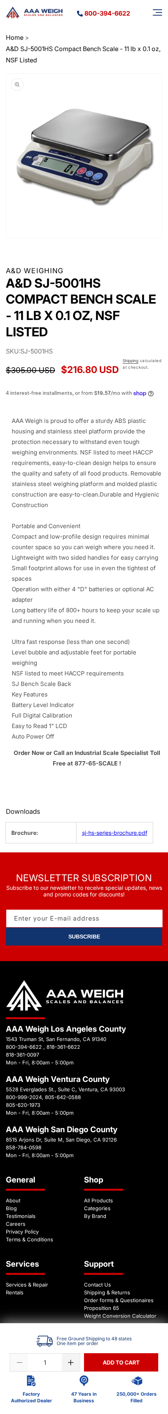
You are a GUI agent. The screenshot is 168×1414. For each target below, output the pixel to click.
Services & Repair (27, 1284)
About (13, 1200)
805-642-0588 (63, 1097)
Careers (15, 1224)
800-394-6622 (107, 13)
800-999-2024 (24, 1097)
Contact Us (97, 1284)
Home (14, 37)
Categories (97, 1208)
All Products (98, 1200)
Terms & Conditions (29, 1239)
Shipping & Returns (107, 1292)
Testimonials (21, 1216)
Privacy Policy (22, 1231)
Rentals (14, 1292)
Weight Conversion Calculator (120, 1316)
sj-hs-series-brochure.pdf (114, 832)
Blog (11, 1208)
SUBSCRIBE (84, 936)
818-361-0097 (22, 1055)
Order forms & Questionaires (119, 1300)
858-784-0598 (23, 1147)
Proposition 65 (101, 1308)
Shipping (130, 360)
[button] (157, 12)
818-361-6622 (63, 1047)
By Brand (95, 1216)
